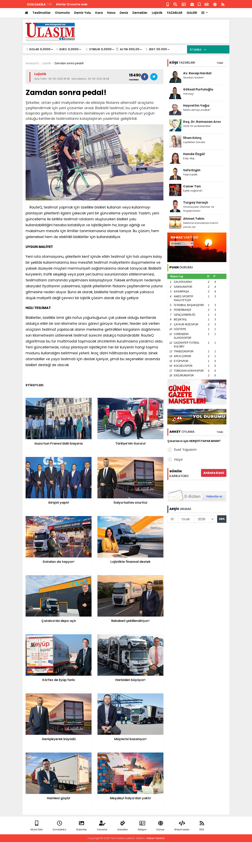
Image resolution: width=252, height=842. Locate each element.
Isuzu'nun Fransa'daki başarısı (78, 4)
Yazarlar (102, 829)
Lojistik (157, 13)
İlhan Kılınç (192, 138)
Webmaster (182, 829)
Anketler (122, 829)
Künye (160, 829)
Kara (99, 13)
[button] (204, 12)
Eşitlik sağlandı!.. (193, 191)
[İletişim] (184, 4)
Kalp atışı (189, 158)
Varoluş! (188, 94)
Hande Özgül (194, 154)
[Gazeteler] (206, 4)
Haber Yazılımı (155, 838)
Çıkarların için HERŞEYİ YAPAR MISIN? (193, 441)
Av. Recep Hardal (197, 73)
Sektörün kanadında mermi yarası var (200, 225)
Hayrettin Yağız (196, 105)
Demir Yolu (82, 13)
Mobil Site (37, 829)
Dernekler (139, 13)
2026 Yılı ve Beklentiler (197, 126)
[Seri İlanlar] (199, 4)
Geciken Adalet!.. (194, 77)
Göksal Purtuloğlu (198, 89)
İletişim (142, 829)
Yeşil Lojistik (190, 174)
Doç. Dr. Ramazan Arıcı (202, 121)
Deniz (124, 13)
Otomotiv (62, 13)
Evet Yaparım (185, 449)
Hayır (178, 459)
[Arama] (175, 4)
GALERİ (192, 13)
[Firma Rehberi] (192, 4)
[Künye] (215, 4)
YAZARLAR (174, 13)
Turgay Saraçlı (195, 202)
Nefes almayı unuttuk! (196, 110)
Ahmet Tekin (193, 218)
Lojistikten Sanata (194, 142)
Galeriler (81, 829)
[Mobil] (168, 4)
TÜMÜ (220, 63)
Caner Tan (192, 186)
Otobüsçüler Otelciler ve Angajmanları (198, 209)
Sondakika (59, 829)
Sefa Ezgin (191, 170)
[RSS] (222, 4)
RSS (201, 829)
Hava (111, 13)
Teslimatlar (41, 13)
